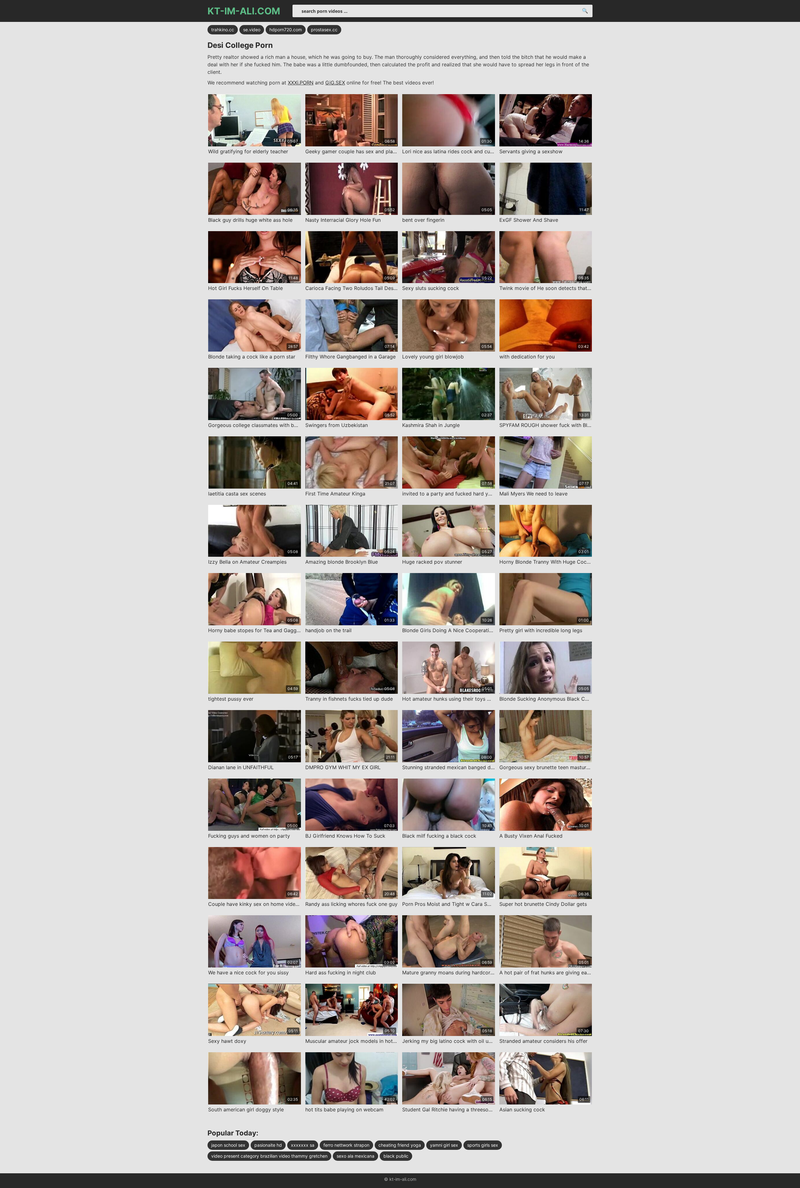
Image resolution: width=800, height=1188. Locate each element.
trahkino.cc (222, 29)
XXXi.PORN (300, 82)
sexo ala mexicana (355, 1156)
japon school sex (228, 1145)
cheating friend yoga (399, 1145)
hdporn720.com (285, 29)
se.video (251, 29)
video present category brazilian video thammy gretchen (269, 1156)
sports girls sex (482, 1145)
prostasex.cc (324, 29)
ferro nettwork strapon (346, 1145)
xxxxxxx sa (302, 1145)
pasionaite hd (268, 1145)
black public (395, 1156)
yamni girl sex (444, 1145)
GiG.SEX (335, 82)
